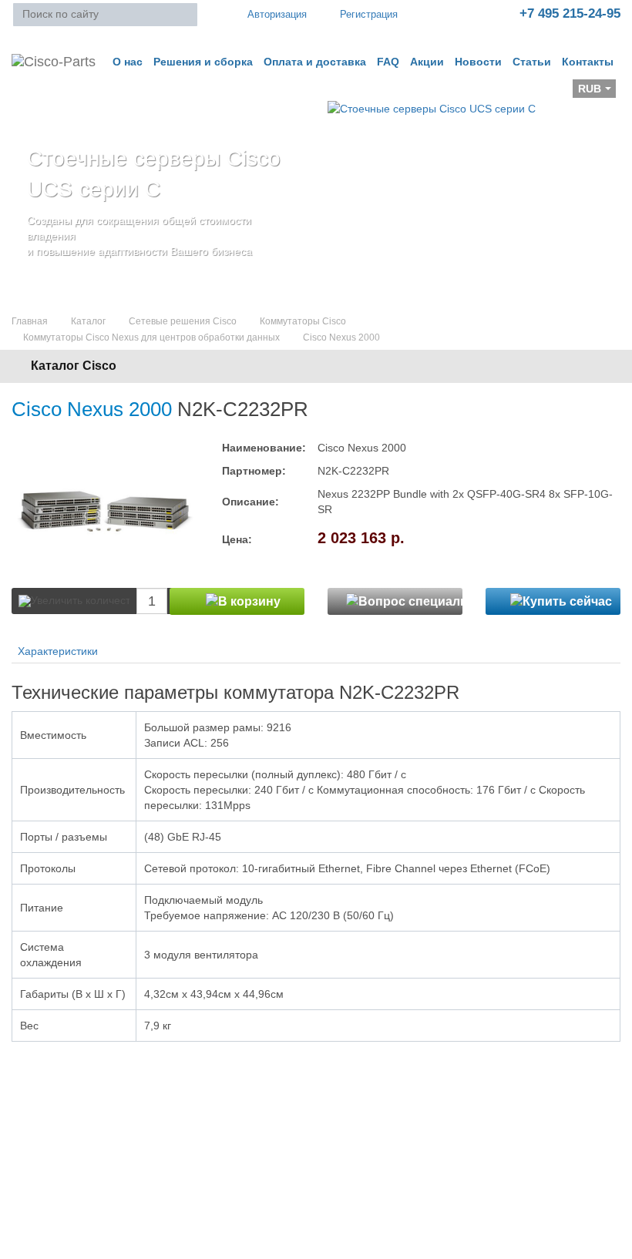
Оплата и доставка (315, 61)
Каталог (88, 321)
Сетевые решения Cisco (183, 321)
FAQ (388, 61)
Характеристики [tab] (58, 651)
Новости (478, 61)
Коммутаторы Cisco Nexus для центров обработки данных (151, 337)
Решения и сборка (203, 61)
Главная (30, 321)
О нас (128, 61)
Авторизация (277, 14)
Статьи (532, 61)
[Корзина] (24, 93)
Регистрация (369, 14)
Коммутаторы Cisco (303, 321)
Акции (427, 61)
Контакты (588, 61)
